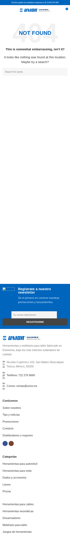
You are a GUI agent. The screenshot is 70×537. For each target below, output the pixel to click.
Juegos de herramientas (17, 531)
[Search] (59, 10)
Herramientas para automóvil (20, 463)
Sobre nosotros (12, 407)
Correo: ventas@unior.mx (22, 386)
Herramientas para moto (17, 470)
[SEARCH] (63, 72)
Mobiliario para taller (15, 525)
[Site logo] (35, 9)
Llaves (7, 484)
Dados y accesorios (14, 477)
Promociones (11, 421)
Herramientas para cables (18, 504)
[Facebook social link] (5, 443)
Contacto (8, 428)
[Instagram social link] (11, 443)
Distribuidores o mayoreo (18, 435)
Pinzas (7, 491)
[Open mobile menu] (4, 10)
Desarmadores (11, 518)
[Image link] (22, 337)
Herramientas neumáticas (18, 511)
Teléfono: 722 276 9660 (21, 375)
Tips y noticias (11, 414)
